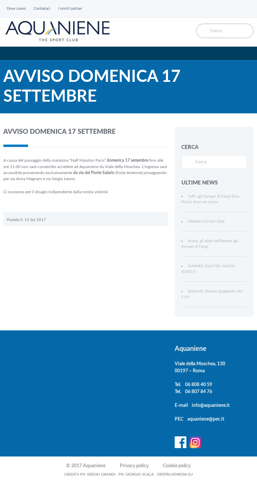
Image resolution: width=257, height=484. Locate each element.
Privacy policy (134, 466)
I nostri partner (70, 8)
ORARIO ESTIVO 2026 (206, 221)
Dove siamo (16, 8)
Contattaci (42, 8)
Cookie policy (177, 466)
